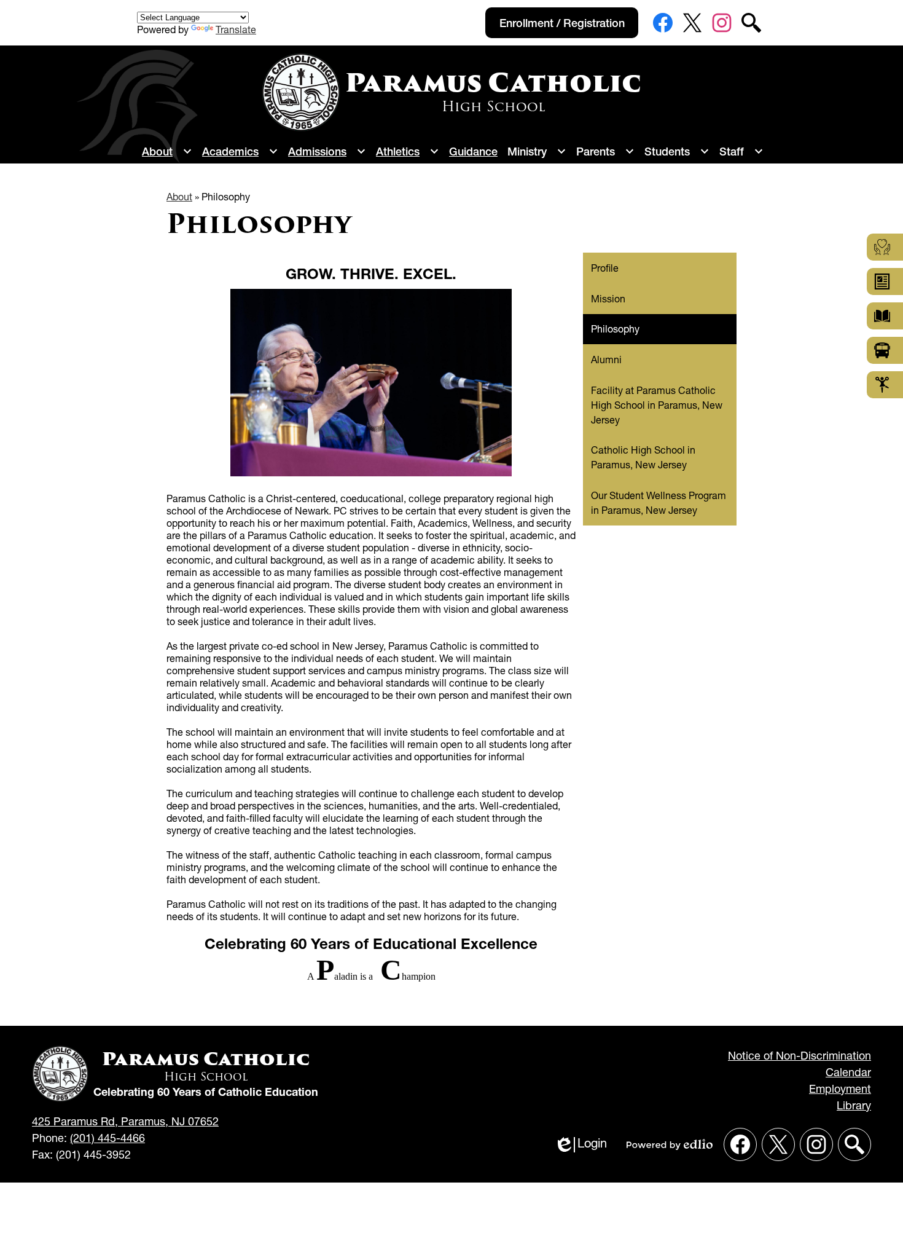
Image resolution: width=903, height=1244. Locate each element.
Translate (236, 29)
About (179, 197)
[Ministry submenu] (536, 151)
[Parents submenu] (605, 151)
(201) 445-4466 (107, 1138)
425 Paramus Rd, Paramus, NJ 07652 (125, 1121)
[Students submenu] (676, 151)
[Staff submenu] (741, 151)
